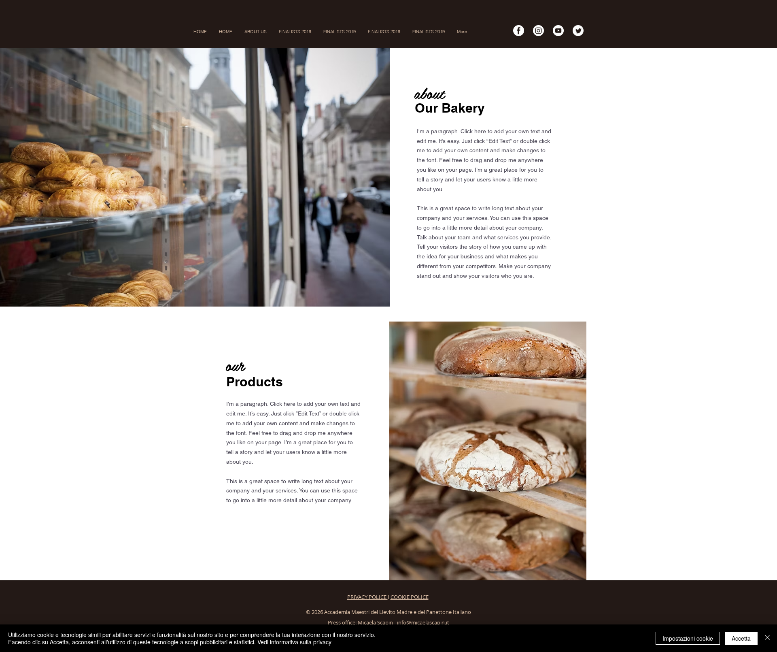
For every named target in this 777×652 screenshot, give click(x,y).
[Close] (767, 638)
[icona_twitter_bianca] (578, 30)
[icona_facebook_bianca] (518, 30)
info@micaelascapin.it (423, 622)
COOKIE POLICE (410, 597)
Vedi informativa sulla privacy (294, 642)
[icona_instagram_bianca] (538, 30)
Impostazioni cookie (687, 638)
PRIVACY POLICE (367, 597)
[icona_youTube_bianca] (558, 30)
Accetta (741, 638)
